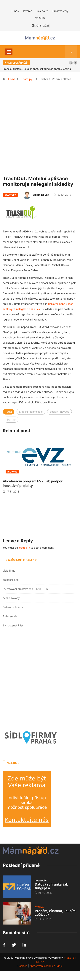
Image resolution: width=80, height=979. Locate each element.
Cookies (22, 965)
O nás (15, 10)
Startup (11, 419)
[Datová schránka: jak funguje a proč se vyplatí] (17, 886)
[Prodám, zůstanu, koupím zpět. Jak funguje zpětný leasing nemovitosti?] (17, 913)
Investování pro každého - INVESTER (25, 588)
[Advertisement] (40, 130)
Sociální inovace (59, 411)
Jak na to (42, 10)
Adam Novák (41, 194)
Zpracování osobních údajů (46, 965)
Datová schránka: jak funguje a (51, 886)
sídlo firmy (9, 570)
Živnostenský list (13, 625)
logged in (24, 547)
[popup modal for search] (71, 51)
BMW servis (10, 616)
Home (11, 79)
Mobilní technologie (31, 411)
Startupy (27, 79)
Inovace (12, 471)
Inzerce (27, 10)
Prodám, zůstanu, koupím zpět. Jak (55, 913)
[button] (71, 63)
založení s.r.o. (11, 579)
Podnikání (41, 880)
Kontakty (40, 17)
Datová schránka (13, 607)
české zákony (11, 598)
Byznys (39, 907)
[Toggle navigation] (9, 52)
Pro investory (60, 10)
